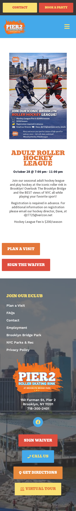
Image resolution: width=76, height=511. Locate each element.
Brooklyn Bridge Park (23, 335)
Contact (12, 320)
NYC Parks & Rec (20, 342)
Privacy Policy (18, 350)
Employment (16, 328)
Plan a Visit (15, 305)
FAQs (10, 313)
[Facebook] (38, 422)
